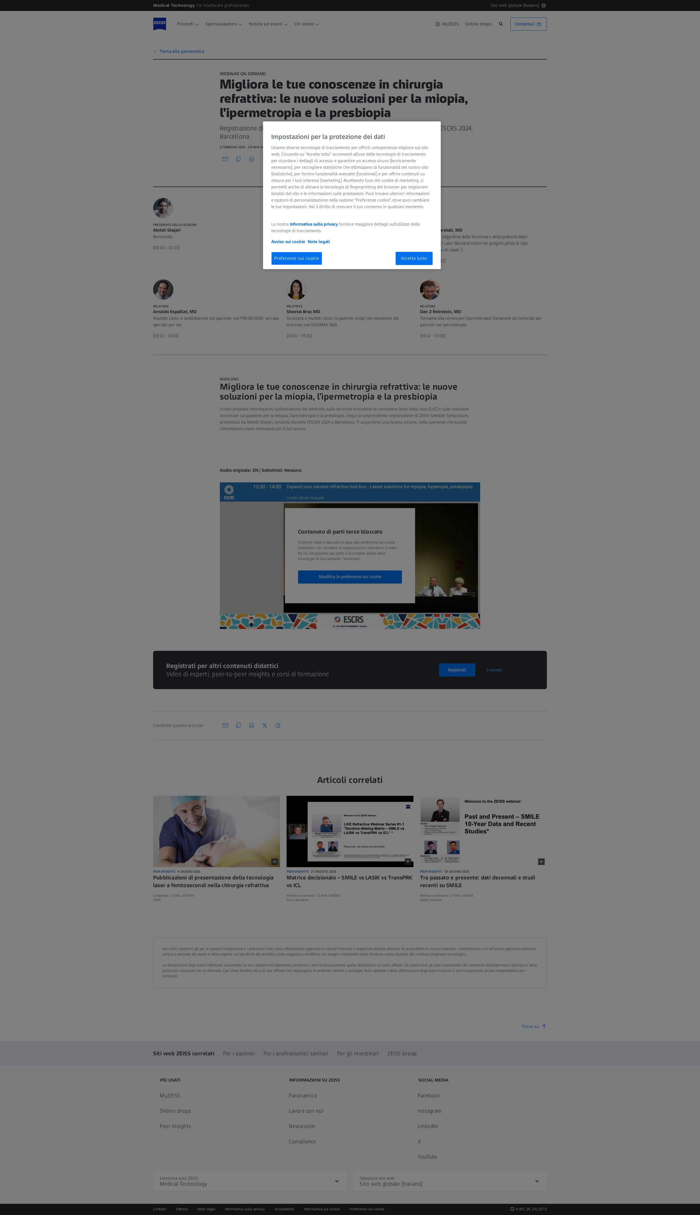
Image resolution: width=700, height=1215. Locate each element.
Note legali (319, 241)
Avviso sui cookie (288, 241)
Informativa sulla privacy (314, 224)
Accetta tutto (414, 258)
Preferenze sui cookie (296, 258)
